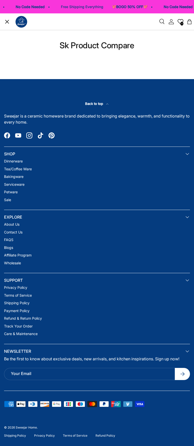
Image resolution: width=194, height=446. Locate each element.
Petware (21, 132)
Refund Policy (105, 435)
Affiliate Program (18, 255)
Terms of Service (18, 295)
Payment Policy (17, 311)
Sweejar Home (26, 427)
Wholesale (12, 263)
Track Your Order (29, 164)
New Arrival (24, 52)
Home (19, 36)
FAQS (8, 240)
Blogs (8, 247)
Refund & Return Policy (23, 318)
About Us (11, 224)
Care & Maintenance (21, 334)
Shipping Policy (17, 303)
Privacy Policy (15, 287)
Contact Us (13, 232)
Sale (18, 148)
